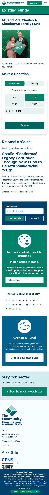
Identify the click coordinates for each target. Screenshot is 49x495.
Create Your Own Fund (24, 357)
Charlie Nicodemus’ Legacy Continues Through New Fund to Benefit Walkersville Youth (22, 162)
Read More (30, 186)
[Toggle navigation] (46, 3)
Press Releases (26, 192)
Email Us (5, 445)
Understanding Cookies (29, 491)
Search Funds (11, 206)
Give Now (33, 3)
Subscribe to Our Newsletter (24, 391)
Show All (34, 218)
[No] (46, 482)
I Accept (15, 491)
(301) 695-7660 (14, 441)
